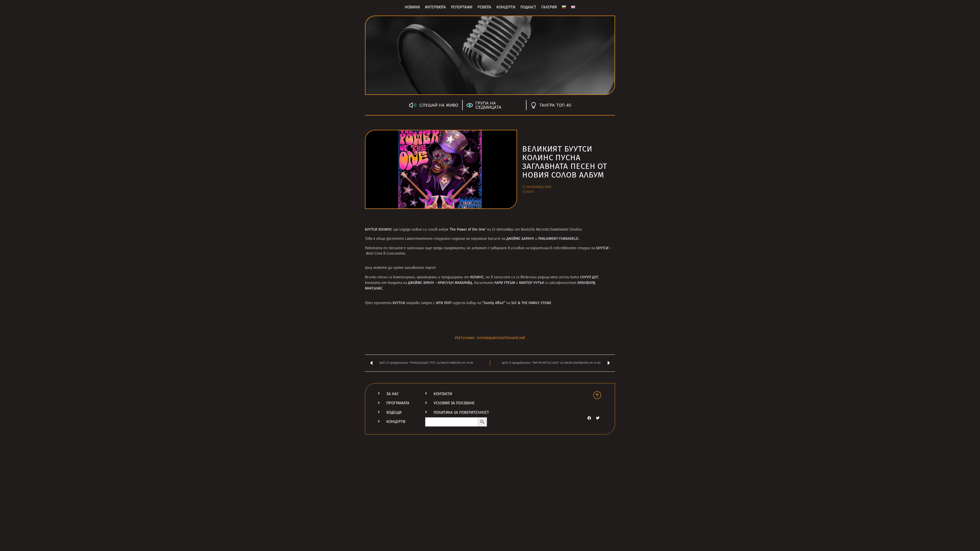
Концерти (505, 7)
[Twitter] (597, 418)
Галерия (549, 7)
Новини (412, 7)
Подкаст (528, 7)
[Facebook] (589, 418)
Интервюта (435, 7)
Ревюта (484, 7)
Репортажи (461, 7)
